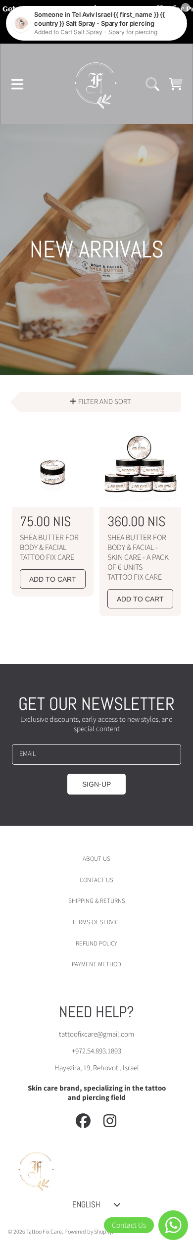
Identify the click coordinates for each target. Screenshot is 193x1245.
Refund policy (96, 943)
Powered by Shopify (88, 1232)
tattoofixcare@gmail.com (96, 1034)
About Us (96, 858)
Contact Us (96, 880)
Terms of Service (97, 922)
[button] (17, 84)
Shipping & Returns (96, 900)
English (86, 1204)
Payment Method (96, 964)
